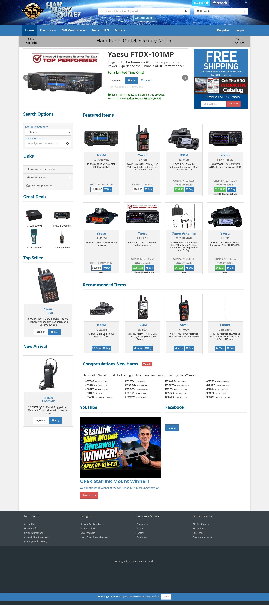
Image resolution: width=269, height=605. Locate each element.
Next (185, 78)
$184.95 (40, 332)
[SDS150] (62, 237)
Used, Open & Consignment (94, 537)
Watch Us (90, 495)
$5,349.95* (116, 80)
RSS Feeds (198, 533)
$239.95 (96, 268)
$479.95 (179, 268)
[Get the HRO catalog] (221, 85)
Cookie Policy (151, 596)
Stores (139, 528)
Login (240, 30)
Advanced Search (144, 17)
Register (223, 30)
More (119, 30)
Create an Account (202, 537)
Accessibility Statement (36, 537)
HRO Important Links (42, 169)
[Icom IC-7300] (62, 215)
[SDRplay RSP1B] (34, 215)
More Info (146, 80)
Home (29, 30)
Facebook (141, 537)
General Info (30, 528)
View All (147, 364)
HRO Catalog (199, 528)
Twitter (140, 533)
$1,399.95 (40, 420)
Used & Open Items (41, 185)
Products (47, 30)
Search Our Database (91, 524)
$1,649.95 (138, 268)
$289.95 (138, 189)
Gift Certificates (74, 30)
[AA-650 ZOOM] (34, 237)
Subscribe (233, 103)
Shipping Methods (33, 533)
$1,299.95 (220, 189)
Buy (132, 80)
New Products (87, 533)
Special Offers (87, 528)
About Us (29, 524)
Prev (26, 78)
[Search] (186, 11)
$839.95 (179, 189)
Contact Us (142, 524)
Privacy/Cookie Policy (35, 541)
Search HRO (100, 30)
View (98, 348)
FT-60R (48, 311)
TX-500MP (48, 399)
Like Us (172, 428)
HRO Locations (39, 177)
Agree (166, 596)
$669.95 (220, 268)
